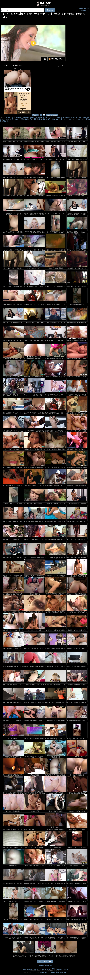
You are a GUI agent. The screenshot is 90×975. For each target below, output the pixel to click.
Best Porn (80, 8)
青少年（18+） (47, 117)
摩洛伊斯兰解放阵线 (28, 117)
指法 (13, 117)
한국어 (54, 969)
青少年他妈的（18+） (53, 119)
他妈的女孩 (60, 117)
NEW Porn (86, 8)
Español (36, 969)
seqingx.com (43, 972)
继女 (34, 119)
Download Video (52, 115)
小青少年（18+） (76, 117)
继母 (38, 119)
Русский (23, 969)
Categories (83, 10)
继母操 (43, 119)
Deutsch (30, 969)
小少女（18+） (15, 119)
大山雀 (5, 117)
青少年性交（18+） (67, 119)
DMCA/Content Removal (58, 972)
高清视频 (19, 117)
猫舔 (22, 119)
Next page (43, 961)
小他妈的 (67, 117)
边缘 (31, 119)
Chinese (66, 969)
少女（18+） (78, 119)
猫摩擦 (27, 119)
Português (42, 969)
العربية (49, 969)
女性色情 (39, 117)
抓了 (54, 117)
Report (36, 115)
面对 (9, 117)
